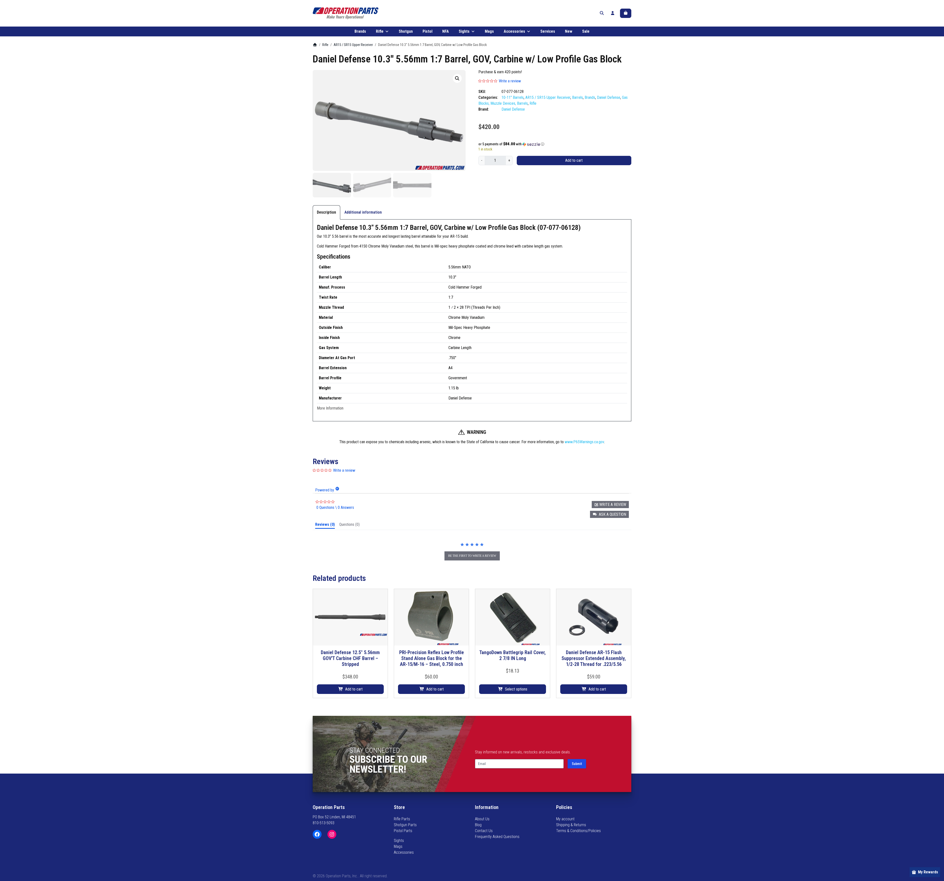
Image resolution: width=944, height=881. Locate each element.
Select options (516, 689)
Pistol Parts (403, 830)
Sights (464, 31)
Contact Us (484, 830)
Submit (577, 764)
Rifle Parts (402, 819)
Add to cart (574, 160)
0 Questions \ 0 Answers (335, 507)
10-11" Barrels (513, 97)
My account (565, 819)
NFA (445, 31)
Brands (360, 31)
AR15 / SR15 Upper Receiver (353, 45)
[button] (457, 78)
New (568, 31)
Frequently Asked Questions (497, 836)
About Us (482, 819)
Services (547, 31)
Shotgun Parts (405, 824)
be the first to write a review (472, 556)
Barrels (577, 97)
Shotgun (406, 31)
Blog (478, 824)
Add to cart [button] (354, 689)
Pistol (427, 31)
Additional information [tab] (363, 212)
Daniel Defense (608, 97)
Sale (586, 31)
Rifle (380, 31)
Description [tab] (326, 212)
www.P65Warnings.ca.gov (584, 442)
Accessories (514, 31)
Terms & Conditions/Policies (578, 830)
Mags (489, 31)
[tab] (325, 525)
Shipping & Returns (571, 824)
